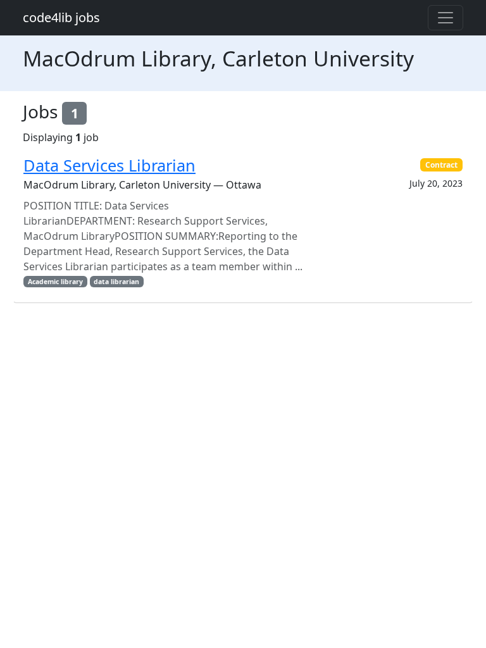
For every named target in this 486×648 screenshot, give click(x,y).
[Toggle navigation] (445, 17)
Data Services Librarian (109, 165)
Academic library (55, 281)
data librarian (116, 281)
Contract (441, 164)
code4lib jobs (61, 17)
